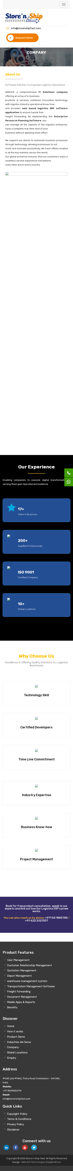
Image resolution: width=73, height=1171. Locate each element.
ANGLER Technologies (33, 1162)
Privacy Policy (15, 1124)
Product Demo (16, 1036)
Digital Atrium (54, 1162)
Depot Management (19, 975)
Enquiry (11, 1057)
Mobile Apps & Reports (21, 1002)
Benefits (12, 1007)
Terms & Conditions (19, 1119)
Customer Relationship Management (29, 965)
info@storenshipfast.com (26, 28)
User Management (18, 960)
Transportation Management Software (31, 986)
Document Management (22, 996)
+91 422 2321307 (36, 920)
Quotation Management (21, 970)
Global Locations (17, 1052)
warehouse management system (27, 981)
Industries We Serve (19, 1042)
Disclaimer (13, 1129)
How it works (15, 1031)
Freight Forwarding (18, 991)
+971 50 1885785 (56, 917)
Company (13, 1047)
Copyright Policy (17, 1113)
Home (10, 1026)
